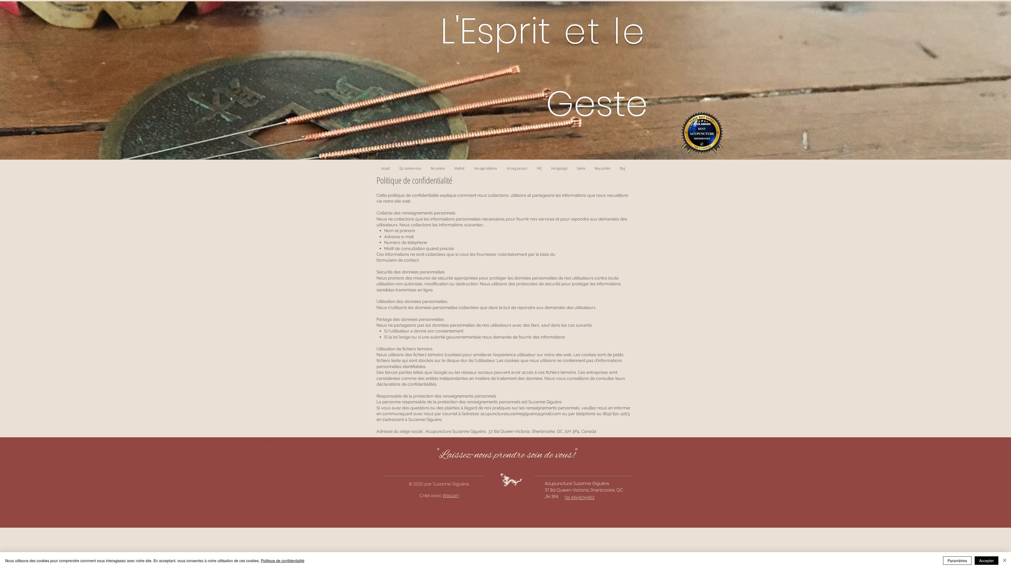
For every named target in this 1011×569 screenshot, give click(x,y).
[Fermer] (1005, 560)
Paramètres (957, 560)
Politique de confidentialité (282, 560)
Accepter (986, 560)
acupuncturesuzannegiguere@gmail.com (520, 413)
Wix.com (451, 496)
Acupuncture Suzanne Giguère (577, 483)
